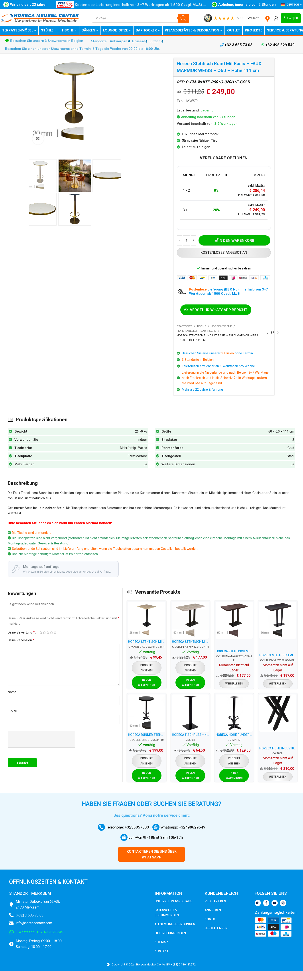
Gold (290, 448)
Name (12, 692)
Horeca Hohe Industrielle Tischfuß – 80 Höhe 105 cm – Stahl (277, 748)
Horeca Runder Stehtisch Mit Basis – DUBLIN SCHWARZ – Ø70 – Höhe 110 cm (146, 735)
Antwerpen (119, 41)
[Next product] (278, 333)
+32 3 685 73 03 (238, 45)
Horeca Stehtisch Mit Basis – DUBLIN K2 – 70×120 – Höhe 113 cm (190, 641)
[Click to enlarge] (37, 138)
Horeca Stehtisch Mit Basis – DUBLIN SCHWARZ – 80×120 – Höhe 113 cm (277, 655)
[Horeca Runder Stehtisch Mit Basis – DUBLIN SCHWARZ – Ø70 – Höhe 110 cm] (146, 712)
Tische (201, 326)
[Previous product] (267, 333)
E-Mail (12, 711)
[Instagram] (258, 903)
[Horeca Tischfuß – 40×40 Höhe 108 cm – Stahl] (190, 712)
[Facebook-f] (266, 903)
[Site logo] (40, 18)
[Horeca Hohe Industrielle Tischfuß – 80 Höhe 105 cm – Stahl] (277, 712)
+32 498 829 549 (279, 45)
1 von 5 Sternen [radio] (41, 632)
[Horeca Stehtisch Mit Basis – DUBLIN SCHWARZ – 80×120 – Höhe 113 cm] (277, 620)
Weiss (142, 448)
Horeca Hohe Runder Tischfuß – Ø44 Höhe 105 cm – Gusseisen (234, 735)
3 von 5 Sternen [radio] (48, 632)
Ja (145, 464)
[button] (146, 682)
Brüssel (139, 41)
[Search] (183, 18)
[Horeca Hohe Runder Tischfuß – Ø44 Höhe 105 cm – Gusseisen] (234, 712)
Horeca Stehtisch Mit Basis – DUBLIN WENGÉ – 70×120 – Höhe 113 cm (234, 651)
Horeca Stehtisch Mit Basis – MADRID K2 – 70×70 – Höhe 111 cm (146, 641)
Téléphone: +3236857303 (127, 827)
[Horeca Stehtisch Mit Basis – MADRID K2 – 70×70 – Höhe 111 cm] (146, 620)
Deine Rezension (21, 640)
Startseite (184, 326)
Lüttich (155, 41)
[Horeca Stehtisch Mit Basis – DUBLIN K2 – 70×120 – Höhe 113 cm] (190, 620)
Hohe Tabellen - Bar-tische (196, 330)
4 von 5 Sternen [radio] (51, 632)
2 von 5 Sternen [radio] (44, 632)
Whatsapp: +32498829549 (182, 827)
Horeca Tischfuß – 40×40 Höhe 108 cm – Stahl (190, 735)
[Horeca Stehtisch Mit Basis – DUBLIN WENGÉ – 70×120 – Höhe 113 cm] (234, 620)
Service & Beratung (53, 543)
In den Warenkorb (236, 240)
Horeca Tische (221, 326)
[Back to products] (272, 333)
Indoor (142, 440)
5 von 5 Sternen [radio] (55, 632)
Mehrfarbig (128, 448)
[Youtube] (275, 903)
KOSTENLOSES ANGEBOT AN (224, 252)
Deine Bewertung (21, 632)
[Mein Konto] (276, 18)
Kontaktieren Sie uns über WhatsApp (152, 854)
